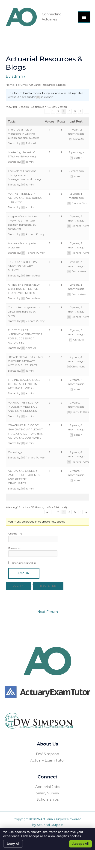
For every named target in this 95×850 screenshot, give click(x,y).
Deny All (13, 843)
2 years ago (76, 152)
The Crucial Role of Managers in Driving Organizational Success (23, 133)
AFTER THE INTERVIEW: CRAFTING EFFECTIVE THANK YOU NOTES (24, 289)
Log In (24, 573)
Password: (15, 548)
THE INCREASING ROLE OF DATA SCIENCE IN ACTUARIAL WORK (24, 384)
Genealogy (15, 452)
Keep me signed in (24, 563)
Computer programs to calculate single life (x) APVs (23, 311)
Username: (15, 533)
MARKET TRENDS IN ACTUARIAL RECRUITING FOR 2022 (25, 198)
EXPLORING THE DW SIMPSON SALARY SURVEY (22, 266)
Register (48, 585)
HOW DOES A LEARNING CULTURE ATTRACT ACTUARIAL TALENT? (25, 361)
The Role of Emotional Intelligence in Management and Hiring (24, 175)
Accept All (80, 843)
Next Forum (47, 612)
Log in (18, 585)
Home (10, 84)
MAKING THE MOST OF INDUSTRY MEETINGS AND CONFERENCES (23, 406)
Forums (21, 84)
